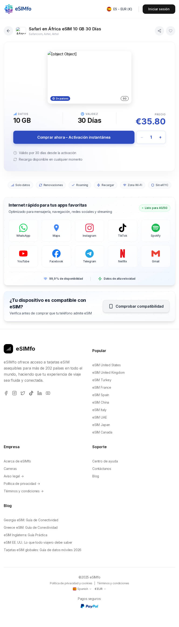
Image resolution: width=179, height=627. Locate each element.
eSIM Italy (99, 410)
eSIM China (100, 402)
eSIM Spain (100, 395)
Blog (95, 476)
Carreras (10, 469)
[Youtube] (48, 393)
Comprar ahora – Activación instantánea (73, 137)
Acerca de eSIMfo (17, 461)
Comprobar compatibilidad (140, 306)
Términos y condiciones (113, 583)
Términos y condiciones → (24, 491)
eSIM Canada (102, 432)
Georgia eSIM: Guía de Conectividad (31, 520)
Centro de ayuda (105, 461)
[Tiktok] (31, 393)
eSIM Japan (101, 425)
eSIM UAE (99, 417)
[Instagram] (14, 393)
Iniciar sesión (159, 9)
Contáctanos (101, 469)
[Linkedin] (39, 393)
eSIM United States (106, 365)
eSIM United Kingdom (108, 372)
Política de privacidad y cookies (71, 583)
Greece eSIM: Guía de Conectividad (31, 527)
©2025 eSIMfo (89, 577)
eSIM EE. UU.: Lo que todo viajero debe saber (38, 542)
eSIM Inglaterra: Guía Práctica (25, 535)
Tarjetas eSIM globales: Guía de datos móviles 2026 (42, 550)
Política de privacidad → (22, 484)
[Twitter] (23, 393)
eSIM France (101, 387)
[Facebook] (6, 393)
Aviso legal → (14, 476)
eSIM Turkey (101, 380)
